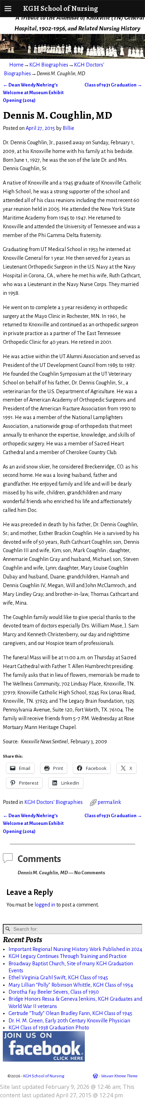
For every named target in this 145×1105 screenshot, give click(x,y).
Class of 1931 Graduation (113, 85)
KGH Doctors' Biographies (53, 802)
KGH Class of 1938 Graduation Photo (48, 1027)
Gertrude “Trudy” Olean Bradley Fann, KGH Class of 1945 (70, 1013)
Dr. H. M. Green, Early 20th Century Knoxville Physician (69, 1020)
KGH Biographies (48, 65)
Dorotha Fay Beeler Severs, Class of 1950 (53, 992)
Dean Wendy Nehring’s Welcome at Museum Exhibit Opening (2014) (33, 92)
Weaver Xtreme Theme (119, 1076)
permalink (109, 802)
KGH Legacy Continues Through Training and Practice (67, 956)
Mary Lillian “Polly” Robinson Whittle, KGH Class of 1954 (70, 985)
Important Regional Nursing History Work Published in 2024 (75, 949)
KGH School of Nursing (60, 8)
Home (16, 65)
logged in (44, 905)
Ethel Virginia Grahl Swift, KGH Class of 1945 (58, 977)
